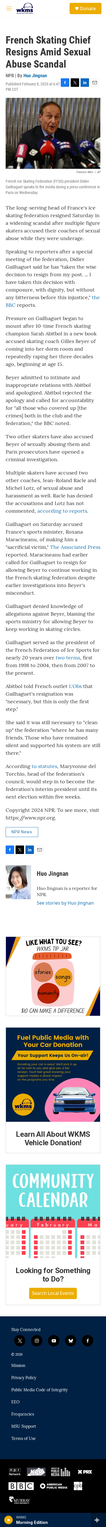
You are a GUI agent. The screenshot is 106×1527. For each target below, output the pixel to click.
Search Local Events (53, 1293)
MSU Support (23, 1426)
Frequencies (22, 1414)
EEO (15, 1402)
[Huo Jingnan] (18, 882)
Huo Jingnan (35, 75)
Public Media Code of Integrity (39, 1390)
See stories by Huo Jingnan (65, 903)
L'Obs (75, 686)
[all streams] (98, 1520)
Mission (18, 1366)
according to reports (62, 511)
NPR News (22, 832)
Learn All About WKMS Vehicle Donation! (53, 1138)
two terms (68, 657)
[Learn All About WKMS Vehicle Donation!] (53, 1075)
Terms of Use (23, 1439)
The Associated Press (75, 547)
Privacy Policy (23, 1378)
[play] (8, 1520)
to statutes (44, 766)
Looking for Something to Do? (53, 1274)
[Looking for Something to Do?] (53, 1211)
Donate (88, 8)
